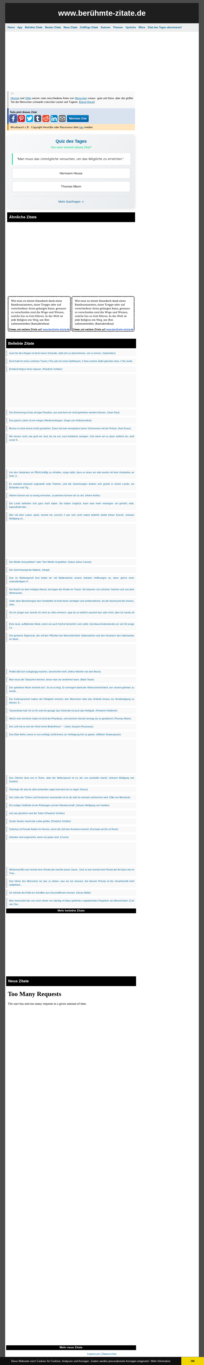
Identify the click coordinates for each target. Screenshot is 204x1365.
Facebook (96, 83)
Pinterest (112, 83)
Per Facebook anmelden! (138, 49)
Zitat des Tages (76, 30)
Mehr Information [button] (160, 1361)
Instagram (78, 83)
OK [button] (193, 1361)
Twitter (128, 83)
